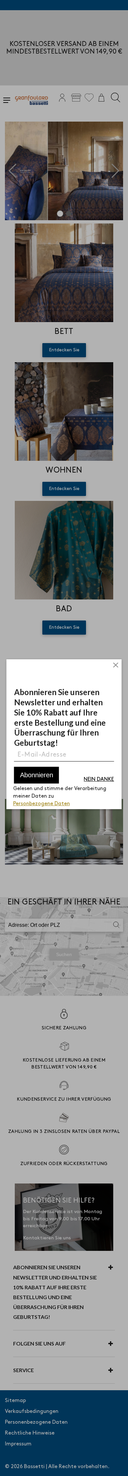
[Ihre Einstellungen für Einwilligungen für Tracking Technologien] (116, 1464)
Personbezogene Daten (41, 803)
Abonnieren (36, 775)
